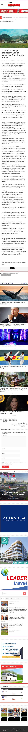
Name (3, 448)
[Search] (24, 593)
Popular (7, 598)
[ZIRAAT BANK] (14, 11)
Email (3, 453)
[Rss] (13, 728)
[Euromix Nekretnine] (14, 550)
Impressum (13, 730)
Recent (2, 598)
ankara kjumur (7, 273)
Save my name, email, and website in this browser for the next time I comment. (14, 463)
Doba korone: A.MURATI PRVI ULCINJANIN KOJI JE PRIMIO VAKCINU (18, 424)
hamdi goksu (15, 273)
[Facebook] (14, 728)
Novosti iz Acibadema (13, 601)
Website (3, 458)
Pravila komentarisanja (22, 730)
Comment (4, 435)
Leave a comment (21, 60)
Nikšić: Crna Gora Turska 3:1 (15, 630)
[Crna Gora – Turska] (14, 4)
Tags (19, 598)
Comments (13, 598)
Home (2, 20)
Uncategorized (8, 20)
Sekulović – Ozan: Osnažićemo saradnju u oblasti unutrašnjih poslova (10, 420)
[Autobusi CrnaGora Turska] (12, 673)
